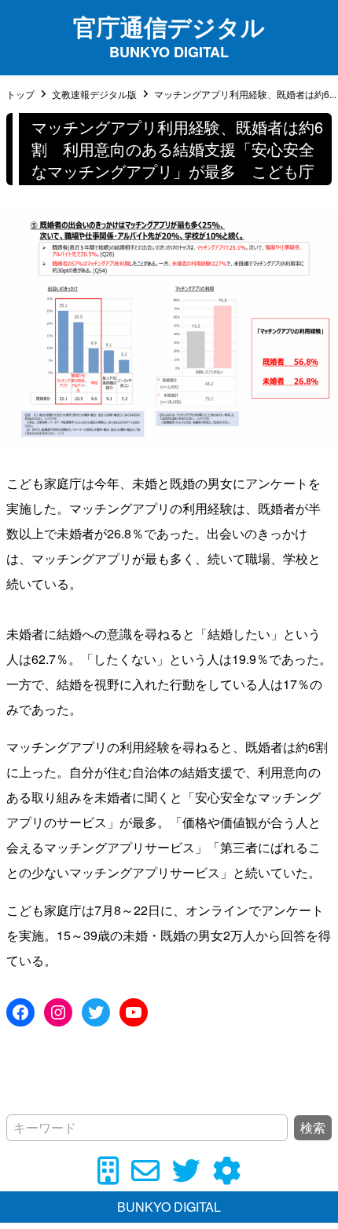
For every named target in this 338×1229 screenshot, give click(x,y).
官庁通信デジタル (169, 26)
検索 (312, 1127)
